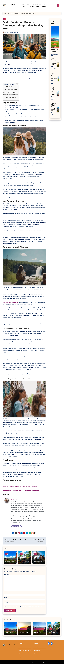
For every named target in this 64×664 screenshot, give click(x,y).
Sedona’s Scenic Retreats (10, 87)
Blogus (40, 662)
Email (5, 597)
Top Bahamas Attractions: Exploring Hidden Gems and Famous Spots (21, 490)
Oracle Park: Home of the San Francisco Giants (24, 632)
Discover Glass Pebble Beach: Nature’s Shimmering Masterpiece (20, 483)
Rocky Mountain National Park (11, 302)
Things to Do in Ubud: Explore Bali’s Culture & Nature (53, 91)
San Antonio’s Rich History (10, 89)
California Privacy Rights (25, 650)
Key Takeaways (8, 86)
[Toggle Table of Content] (16, 84)
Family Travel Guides (32, 4)
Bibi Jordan (9, 32)
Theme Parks (23, 628)
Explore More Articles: (11, 97)
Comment (6, 574)
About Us (21, 643)
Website (6, 602)
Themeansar (47, 662)
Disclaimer (21, 653)
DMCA (20, 657)
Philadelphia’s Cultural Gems (11, 94)
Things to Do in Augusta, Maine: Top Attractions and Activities (20, 486)
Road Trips (42, 4)
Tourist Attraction (40, 6)
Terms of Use (37, 650)
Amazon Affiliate (23, 647)
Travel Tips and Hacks (28, 6)
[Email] (21, 526)
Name (6, 593)
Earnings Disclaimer (38, 647)
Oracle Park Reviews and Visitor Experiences (54, 76)
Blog (4, 19)
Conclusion (7, 96)
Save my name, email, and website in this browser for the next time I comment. (23, 606)
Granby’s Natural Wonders (10, 91)
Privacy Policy (37, 653)
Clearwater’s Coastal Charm (11, 92)
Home (24, 4)
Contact (36, 643)
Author (6, 99)
